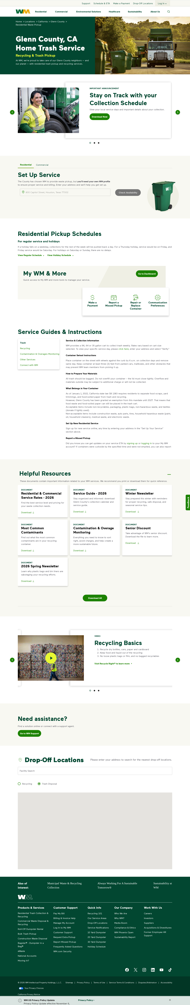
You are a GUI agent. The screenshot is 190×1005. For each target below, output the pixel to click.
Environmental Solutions (88, 11)
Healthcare (114, 11)
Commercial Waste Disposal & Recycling (33, 923)
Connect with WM (29, 365)
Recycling (25, 348)
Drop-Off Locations (143, 3)
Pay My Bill (59, 913)
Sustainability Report (124, 937)
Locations (30, 21)
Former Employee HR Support (155, 934)
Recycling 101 (95, 913)
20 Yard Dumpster (97, 937)
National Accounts (27, 955)
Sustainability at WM (162, 885)
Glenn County (58, 21)
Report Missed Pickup (64, 941)
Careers (148, 913)
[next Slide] (174, 112)
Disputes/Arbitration (147, 982)
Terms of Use (99, 982)
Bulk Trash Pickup (27, 933)
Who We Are (120, 913)
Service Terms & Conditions (121, 982)
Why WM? (119, 918)
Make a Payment (121, 3)
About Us (155, 11)
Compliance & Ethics (125, 927)
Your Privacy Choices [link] (34, 988)
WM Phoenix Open (123, 932)
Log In (161, 3)
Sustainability (135, 11)
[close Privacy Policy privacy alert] (170, 1000)
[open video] (51, 658)
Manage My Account (63, 922)
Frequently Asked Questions (67, 946)
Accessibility (166, 982)
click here (124, 348)
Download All (95, 598)
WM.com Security (62, 951)
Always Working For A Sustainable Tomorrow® (117, 885)
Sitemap (69, 982)
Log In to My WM (62, 927)
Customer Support (62, 932)
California (43, 21)
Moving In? (23, 960)
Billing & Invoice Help (64, 918)
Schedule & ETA (101, 3)
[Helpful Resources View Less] (169, 472)
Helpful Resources (45, 473)
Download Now (100, 116)
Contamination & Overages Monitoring (39, 353)
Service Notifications (98, 927)
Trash (23, 342)
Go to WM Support (29, 733)
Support (86, 3)
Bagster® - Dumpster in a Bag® (31, 945)
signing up (132, 443)
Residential (41, 11)
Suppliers (149, 922)
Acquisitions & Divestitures (158, 927)
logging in (146, 443)
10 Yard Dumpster (97, 932)
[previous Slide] (15, 112)
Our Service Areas (97, 918)
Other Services (27, 359)
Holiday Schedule (97, 946)
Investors (148, 918)
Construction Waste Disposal (32, 938)
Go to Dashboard (147, 273)
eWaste (21, 951)
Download (26, 512)
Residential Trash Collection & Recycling (33, 915)
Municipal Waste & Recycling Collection (64, 885)
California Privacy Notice (29, 994)
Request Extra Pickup (64, 937)
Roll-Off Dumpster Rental (30, 929)
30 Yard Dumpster (97, 941)
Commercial (61, 11)
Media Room (120, 922)
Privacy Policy (83, 982)
